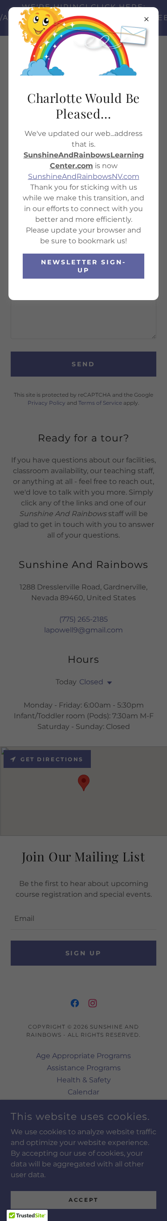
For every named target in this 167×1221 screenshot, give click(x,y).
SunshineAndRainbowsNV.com (83, 176)
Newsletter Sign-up (83, 266)
